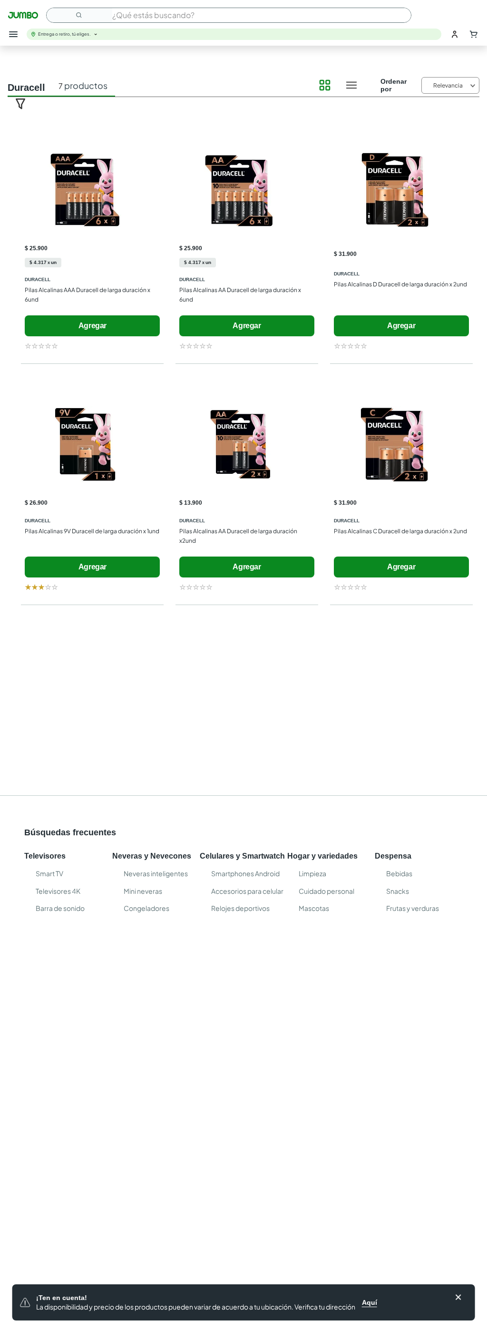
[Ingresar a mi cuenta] (454, 34)
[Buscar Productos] (79, 15)
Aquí (369, 1302)
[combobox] (228, 15)
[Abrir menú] (13, 34)
